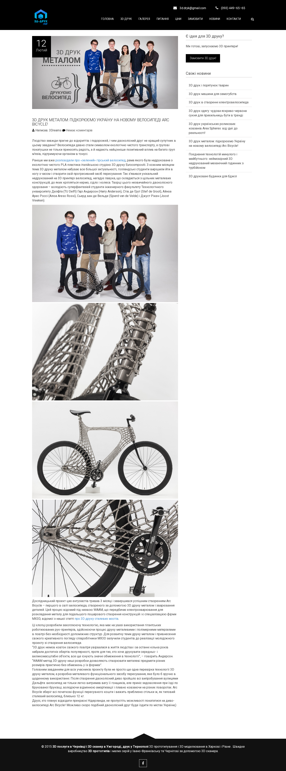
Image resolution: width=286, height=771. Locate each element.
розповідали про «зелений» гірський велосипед (90, 160)
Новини (214, 18)
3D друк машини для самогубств (213, 94)
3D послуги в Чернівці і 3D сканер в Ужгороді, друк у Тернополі (100, 746)
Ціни (178, 18)
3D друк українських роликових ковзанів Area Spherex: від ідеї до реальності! (213, 128)
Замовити (195, 18)
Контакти (234, 18)
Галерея (144, 18)
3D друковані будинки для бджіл (213, 176)
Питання (163, 18)
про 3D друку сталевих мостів (96, 619)
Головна (107, 18)
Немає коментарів (78, 130)
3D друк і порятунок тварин (209, 85)
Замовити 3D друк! (203, 58)
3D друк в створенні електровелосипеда (218, 102)
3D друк (126, 18)
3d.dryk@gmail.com (192, 8)
